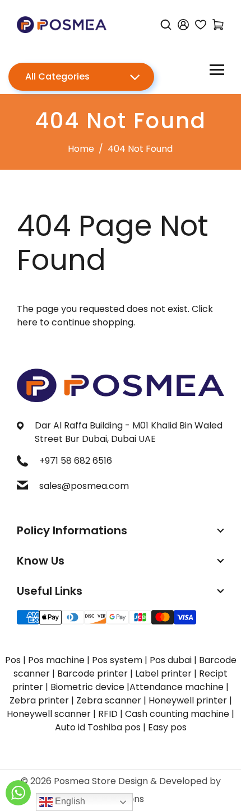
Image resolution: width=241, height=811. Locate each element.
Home (81, 148)
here (27, 322)
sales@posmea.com (84, 485)
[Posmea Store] (61, 23)
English (69, 801)
